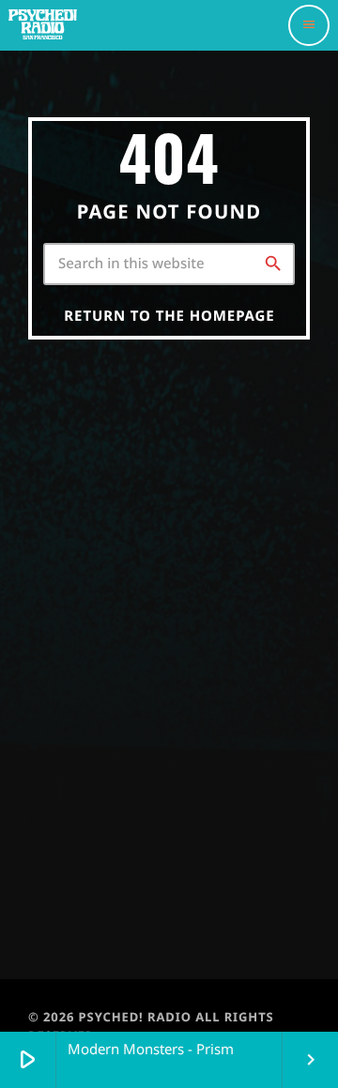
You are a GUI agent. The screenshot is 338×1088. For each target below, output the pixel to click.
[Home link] (57, 25)
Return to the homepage (169, 316)
